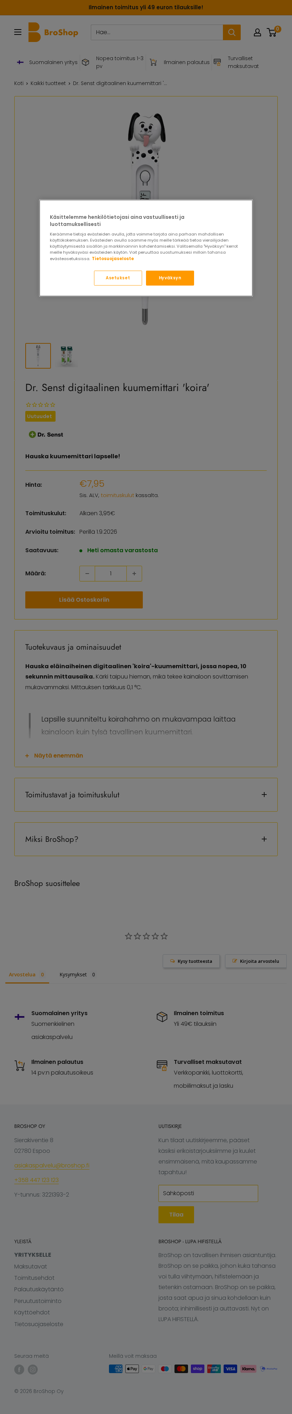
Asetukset (118, 277)
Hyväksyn (170, 277)
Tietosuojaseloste (113, 258)
